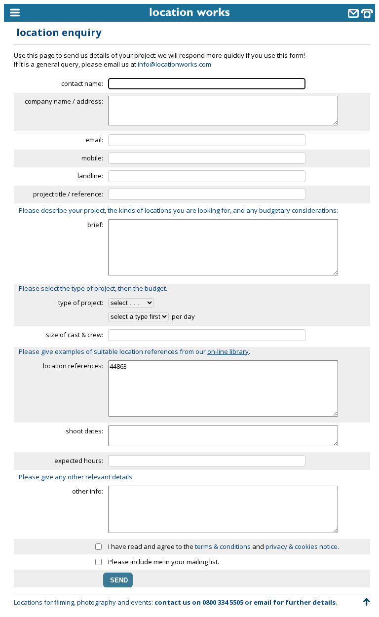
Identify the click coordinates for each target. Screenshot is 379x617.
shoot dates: (84, 430)
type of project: (80, 302)
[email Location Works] (353, 14)
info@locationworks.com (174, 64)
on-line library (228, 351)
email (262, 602)
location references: (73, 365)
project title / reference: (68, 194)
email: (94, 139)
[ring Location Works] (367, 14)
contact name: (82, 83)
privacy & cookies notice (301, 546)
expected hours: (78, 460)
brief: (95, 224)
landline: (90, 175)
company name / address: (64, 101)
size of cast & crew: (74, 334)
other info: (87, 491)
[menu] (50, 13)
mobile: (92, 158)
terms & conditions (223, 546)
